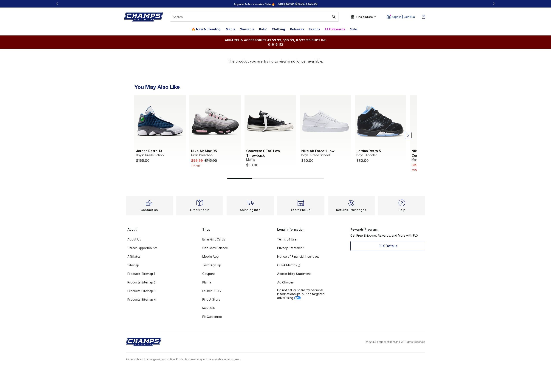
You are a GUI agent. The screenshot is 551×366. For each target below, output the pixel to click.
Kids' (263, 29)
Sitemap (133, 265)
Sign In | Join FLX (403, 16)
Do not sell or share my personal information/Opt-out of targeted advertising (301, 294)
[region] (275, 3)
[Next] (494, 4)
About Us (134, 239)
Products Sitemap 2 (141, 282)
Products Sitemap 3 (141, 291)
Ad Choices (285, 282)
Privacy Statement (290, 248)
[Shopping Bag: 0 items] (423, 17)
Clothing (278, 29)
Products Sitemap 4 (141, 299)
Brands (314, 29)
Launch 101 (209, 291)
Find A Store (211, 299)
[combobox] (254, 16)
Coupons (208, 274)
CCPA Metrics (287, 265)
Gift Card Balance (215, 248)
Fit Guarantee (212, 317)
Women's (247, 29)
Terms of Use (286, 239)
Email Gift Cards (213, 239)
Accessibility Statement (294, 274)
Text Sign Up (211, 265)
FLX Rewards (335, 29)
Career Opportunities (142, 248)
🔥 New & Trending (206, 29)
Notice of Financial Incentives (298, 256)
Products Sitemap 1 (141, 274)
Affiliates (134, 256)
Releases (297, 29)
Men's (230, 29)
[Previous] (57, 4)
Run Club (208, 308)
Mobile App (210, 256)
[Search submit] (334, 16)
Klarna (206, 282)
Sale (353, 29)
